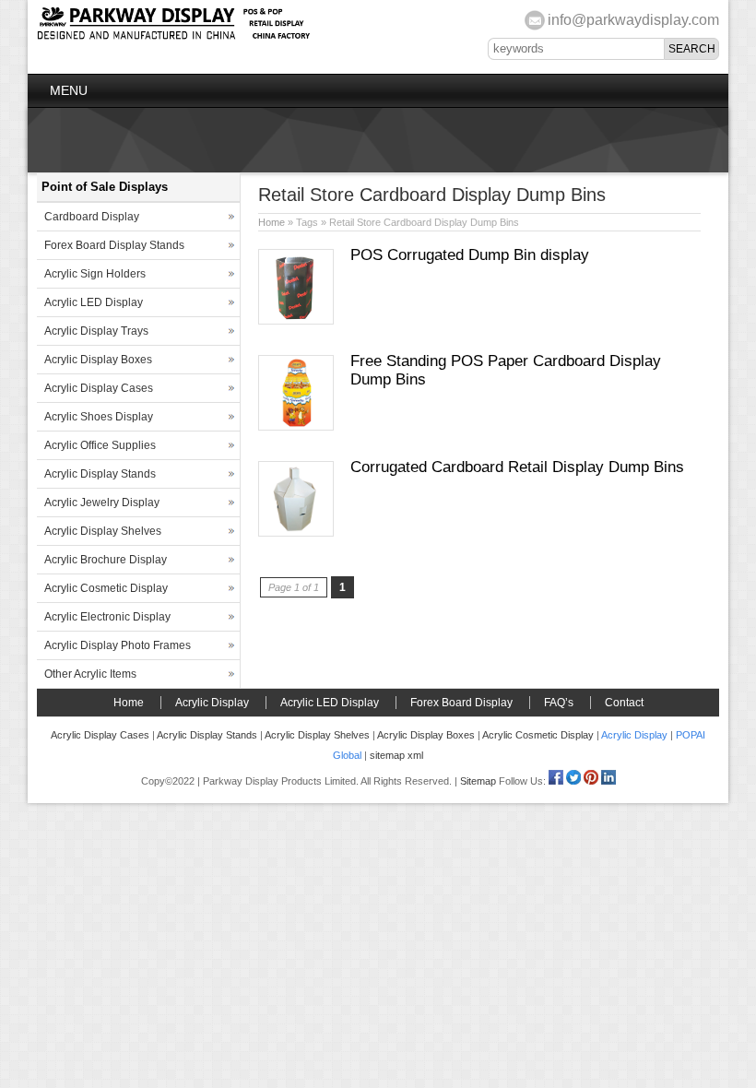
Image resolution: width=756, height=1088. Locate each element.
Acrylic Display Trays (96, 331)
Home (271, 222)
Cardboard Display (91, 216)
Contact (624, 702)
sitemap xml (396, 755)
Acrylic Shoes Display (98, 416)
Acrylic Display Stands (100, 473)
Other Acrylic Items (90, 674)
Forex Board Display (461, 702)
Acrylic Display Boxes (98, 359)
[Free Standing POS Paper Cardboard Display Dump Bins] (296, 426)
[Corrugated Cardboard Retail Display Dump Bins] (296, 532)
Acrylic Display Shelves (102, 531)
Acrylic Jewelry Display (101, 502)
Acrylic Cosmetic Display (106, 588)
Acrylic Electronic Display (107, 616)
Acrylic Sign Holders (95, 273)
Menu (69, 90)
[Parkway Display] (173, 36)
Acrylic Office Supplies (100, 445)
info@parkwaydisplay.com (633, 20)
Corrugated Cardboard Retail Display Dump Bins (517, 467)
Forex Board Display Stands (114, 245)
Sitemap (478, 780)
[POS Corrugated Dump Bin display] (296, 320)
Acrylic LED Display (93, 302)
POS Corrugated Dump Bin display (469, 255)
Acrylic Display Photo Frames (117, 645)
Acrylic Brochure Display (105, 559)
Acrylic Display (212, 702)
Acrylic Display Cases (98, 388)
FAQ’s (558, 702)
